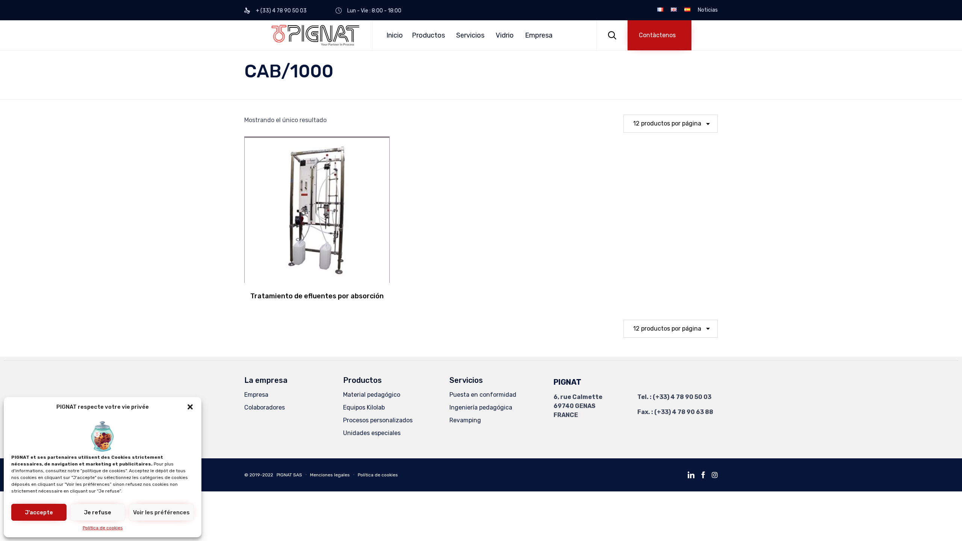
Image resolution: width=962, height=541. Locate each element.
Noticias (708, 10)
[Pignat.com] (316, 35)
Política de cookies (103, 527)
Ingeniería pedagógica (480, 407)
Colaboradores (264, 407)
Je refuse (97, 512)
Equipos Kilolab (364, 407)
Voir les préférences (161, 512)
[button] (190, 407)
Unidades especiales (372, 433)
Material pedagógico (371, 394)
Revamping (465, 420)
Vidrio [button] (505, 35)
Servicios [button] (470, 35)
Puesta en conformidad (482, 394)
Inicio (394, 35)
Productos (428, 35)
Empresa (538, 35)
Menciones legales (330, 475)
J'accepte (39, 512)
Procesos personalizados (378, 420)
